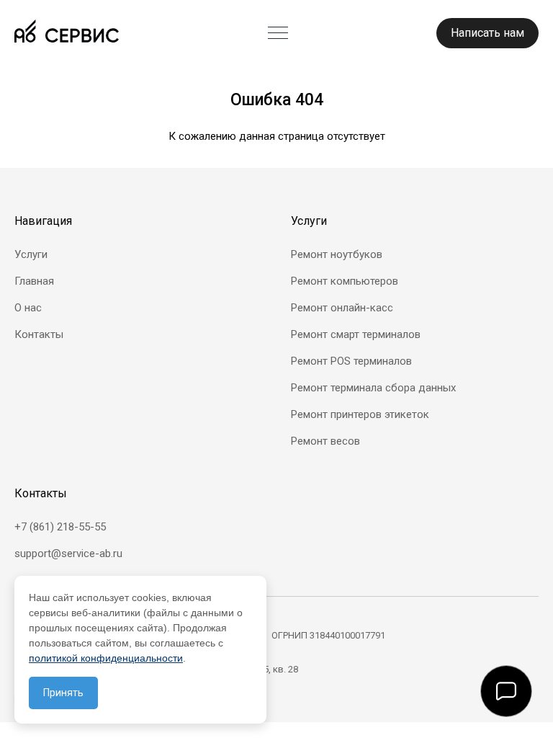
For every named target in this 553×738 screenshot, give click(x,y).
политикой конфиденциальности (106, 658)
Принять (63, 692)
